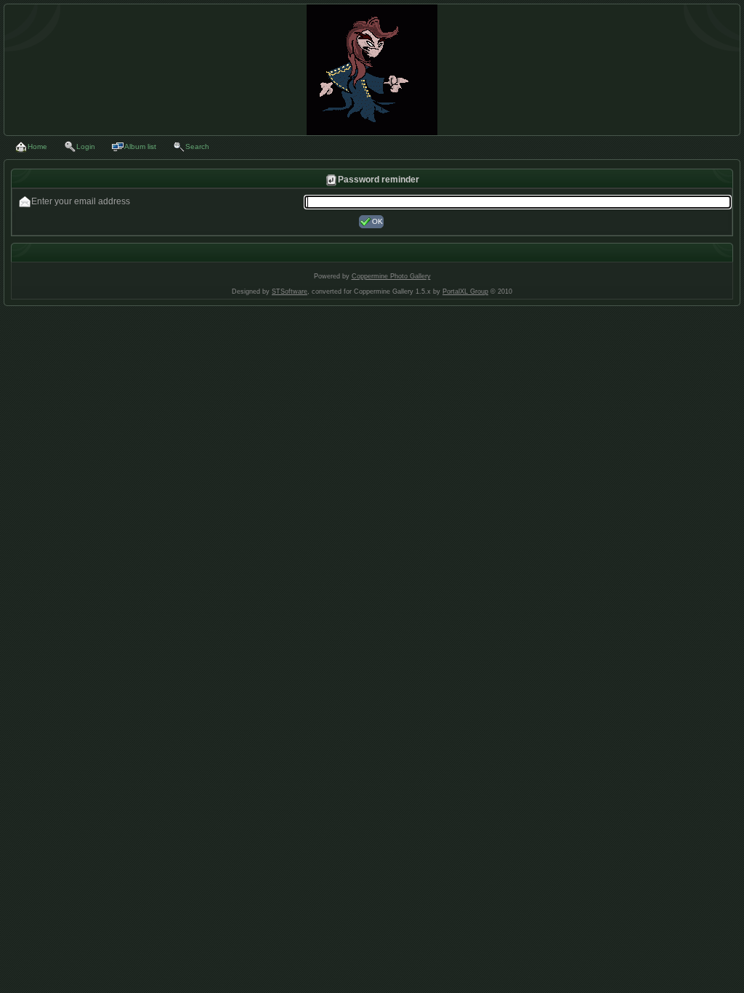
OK (377, 221)
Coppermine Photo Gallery (391, 276)
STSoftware (289, 291)
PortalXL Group (465, 291)
